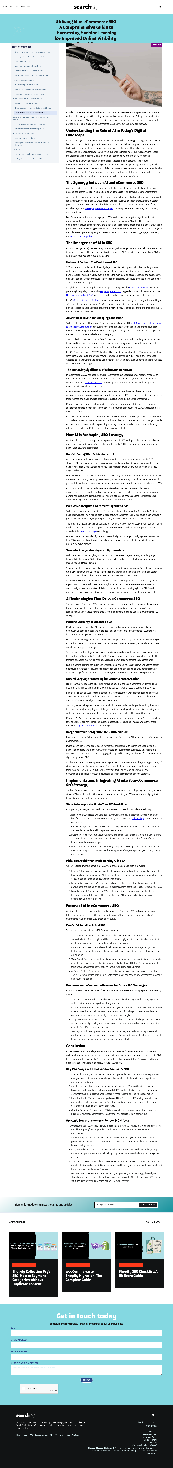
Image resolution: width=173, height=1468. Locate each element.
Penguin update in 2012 (110, 291)
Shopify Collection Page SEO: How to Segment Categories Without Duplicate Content (31, 1278)
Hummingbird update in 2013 (79, 295)
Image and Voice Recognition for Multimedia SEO (31, 113)
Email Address (19, 1340)
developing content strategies (99, 208)
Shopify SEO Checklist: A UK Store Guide (138, 1274)
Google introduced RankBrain (87, 300)
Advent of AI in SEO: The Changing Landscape (29, 71)
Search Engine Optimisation (24, 1265)
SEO (25, 1435)
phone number (19, 1352)
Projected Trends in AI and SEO (25, 138)
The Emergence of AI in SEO (22, 62)
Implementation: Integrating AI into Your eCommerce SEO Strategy (32, 119)
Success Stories (41, 1435)
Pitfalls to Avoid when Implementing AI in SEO (30, 129)
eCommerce (157, 44)
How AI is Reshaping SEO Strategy (24, 80)
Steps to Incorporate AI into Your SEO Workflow (30, 124)
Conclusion (16, 150)
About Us (53, 1435)
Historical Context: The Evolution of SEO (28, 66)
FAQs (68, 1435)
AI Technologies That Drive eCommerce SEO (27, 99)
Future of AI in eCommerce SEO (23, 134)
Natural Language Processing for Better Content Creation (33, 108)
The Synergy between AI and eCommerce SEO (28, 57)
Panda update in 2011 (139, 287)
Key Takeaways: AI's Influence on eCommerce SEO (31, 154)
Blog (61, 1435)
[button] (168, 6)
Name (14, 1328)
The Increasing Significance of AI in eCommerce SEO (32, 76)
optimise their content (88, 726)
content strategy (89, 531)
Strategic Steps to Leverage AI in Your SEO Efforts (31, 159)
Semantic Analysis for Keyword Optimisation (29, 94)
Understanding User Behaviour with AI (27, 85)
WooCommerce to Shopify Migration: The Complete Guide (84, 1276)
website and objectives (25, 1363)
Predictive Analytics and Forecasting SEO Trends (30, 89)
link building (138, 818)
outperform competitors (81, 236)
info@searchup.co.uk (147, 1422)
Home (18, 1435)
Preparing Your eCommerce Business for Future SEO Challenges (32, 144)
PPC (31, 1435)
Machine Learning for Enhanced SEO (27, 104)
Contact (75, 1435)
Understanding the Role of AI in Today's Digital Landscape (31, 52)
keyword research (93, 382)
